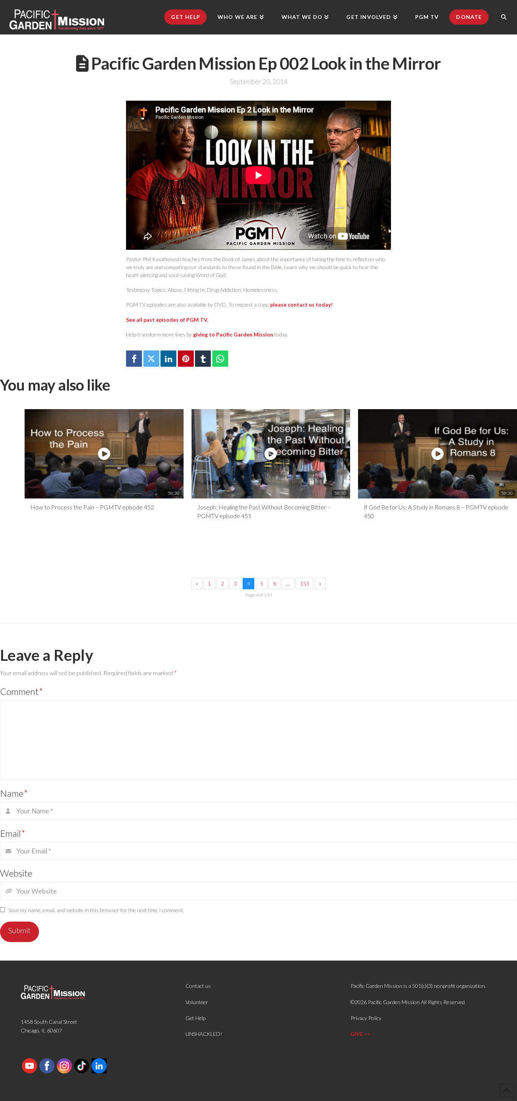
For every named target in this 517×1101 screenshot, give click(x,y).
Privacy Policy (366, 1018)
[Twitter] (151, 358)
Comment (21, 691)
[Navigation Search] (504, 17)
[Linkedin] (168, 358)
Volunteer (196, 1002)
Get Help (195, 1018)
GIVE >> (360, 1034)
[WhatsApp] (220, 358)
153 (304, 583)
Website (16, 872)
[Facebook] (134, 358)
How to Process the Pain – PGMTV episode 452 (92, 507)
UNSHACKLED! (203, 1034)
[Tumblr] (203, 358)
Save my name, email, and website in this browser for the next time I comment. (96, 910)
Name (14, 793)
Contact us (198, 986)
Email (12, 833)
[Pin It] (186, 358)
